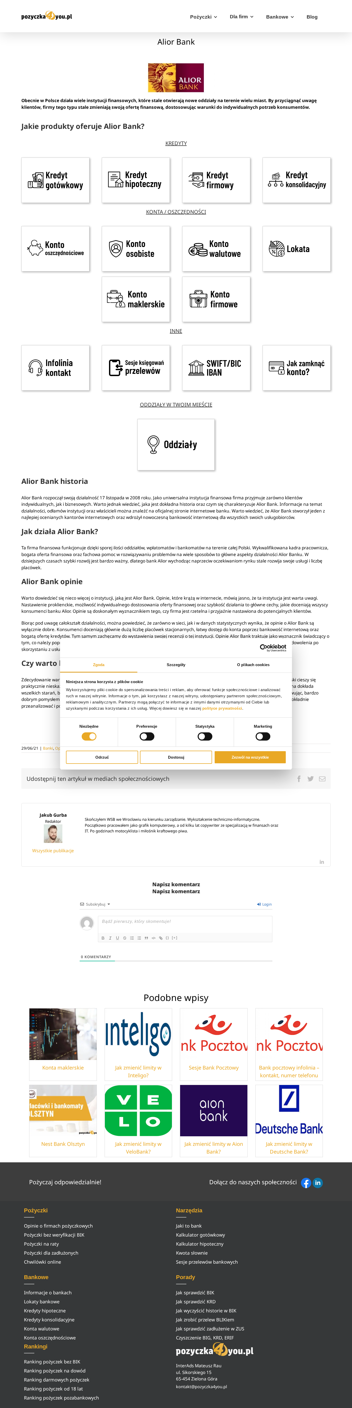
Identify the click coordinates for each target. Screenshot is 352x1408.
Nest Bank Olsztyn (63, 1143)
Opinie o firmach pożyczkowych (58, 1226)
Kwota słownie (192, 1253)
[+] (175, 938)
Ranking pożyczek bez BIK (52, 1362)
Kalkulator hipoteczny (199, 1244)
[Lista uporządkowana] (132, 938)
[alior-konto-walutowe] (216, 228)
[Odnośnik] (160, 938)
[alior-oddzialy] (176, 421)
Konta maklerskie (63, 1067)
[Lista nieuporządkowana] (139, 938)
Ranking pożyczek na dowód (55, 1371)
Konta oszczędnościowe (50, 1338)
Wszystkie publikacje (53, 851)
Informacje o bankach (48, 1292)
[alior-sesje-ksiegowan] (136, 347)
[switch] (147, 736)
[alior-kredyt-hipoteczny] (136, 160)
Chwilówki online (42, 1262)
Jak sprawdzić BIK (195, 1292)
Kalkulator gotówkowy (200, 1235)
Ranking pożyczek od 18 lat (53, 1389)
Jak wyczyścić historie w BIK (206, 1310)
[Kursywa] (110, 938)
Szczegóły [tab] (176, 664)
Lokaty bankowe (42, 1301)
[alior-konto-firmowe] (216, 279)
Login (266, 904)
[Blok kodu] (153, 938)
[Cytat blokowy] (146, 938)
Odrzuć (102, 757)
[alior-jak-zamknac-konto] (297, 347)
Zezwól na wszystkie (250, 757)
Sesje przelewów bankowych (207, 1262)
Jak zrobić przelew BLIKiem (205, 1319)
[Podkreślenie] (117, 938)
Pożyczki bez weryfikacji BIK (54, 1235)
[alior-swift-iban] (216, 347)
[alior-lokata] (297, 228)
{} (167, 938)
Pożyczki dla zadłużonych (51, 1253)
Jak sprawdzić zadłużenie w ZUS (210, 1329)
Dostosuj (176, 757)
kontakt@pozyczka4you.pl (201, 1386)
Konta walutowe (41, 1329)
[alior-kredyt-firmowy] (216, 160)
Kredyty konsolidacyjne (49, 1319)
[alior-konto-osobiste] (136, 228)
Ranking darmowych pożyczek (56, 1380)
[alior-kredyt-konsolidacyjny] (297, 160)
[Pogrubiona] (103, 938)
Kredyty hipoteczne (45, 1310)
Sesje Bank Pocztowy (214, 1067)
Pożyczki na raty (41, 1244)
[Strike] (124, 938)
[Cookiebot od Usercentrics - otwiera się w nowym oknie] (263, 648)
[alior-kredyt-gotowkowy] (55, 160)
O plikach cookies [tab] (253, 664)
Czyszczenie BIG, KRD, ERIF (205, 1338)
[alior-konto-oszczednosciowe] (55, 228)
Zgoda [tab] (99, 664)
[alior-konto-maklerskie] (136, 279)
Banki (48, 748)
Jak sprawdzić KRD (196, 1301)
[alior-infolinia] (55, 347)
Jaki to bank (189, 1226)
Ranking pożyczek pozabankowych (61, 1398)
